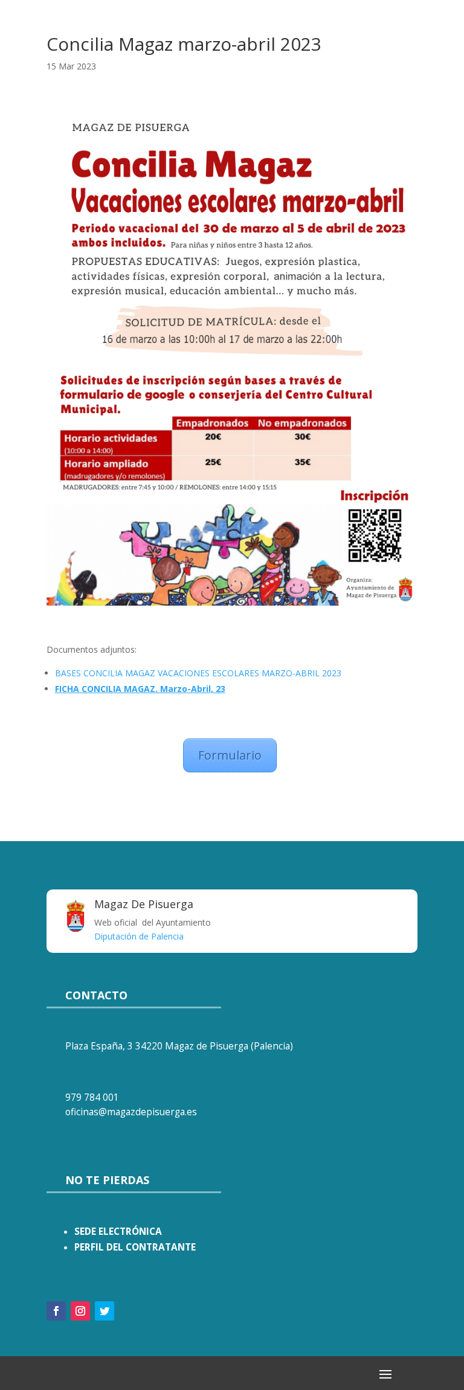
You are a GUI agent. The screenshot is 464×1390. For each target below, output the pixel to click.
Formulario (230, 755)
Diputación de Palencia (139, 936)
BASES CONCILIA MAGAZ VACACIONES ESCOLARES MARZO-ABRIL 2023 (198, 673)
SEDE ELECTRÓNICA (118, 1231)
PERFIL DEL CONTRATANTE (135, 1247)
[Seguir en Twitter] (104, 1311)
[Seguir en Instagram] (80, 1311)
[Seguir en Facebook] (56, 1311)
